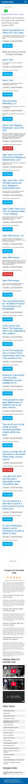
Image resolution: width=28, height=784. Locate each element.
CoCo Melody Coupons (9, 718)
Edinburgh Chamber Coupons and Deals (12, 490)
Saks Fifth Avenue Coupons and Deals (11, 270)
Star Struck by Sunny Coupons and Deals (12, 389)
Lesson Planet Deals (9, 724)
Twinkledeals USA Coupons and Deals (11, 144)
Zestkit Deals (7, 757)
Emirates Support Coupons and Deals (11, 515)
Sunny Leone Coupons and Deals (10, 441)
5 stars (20, 577)
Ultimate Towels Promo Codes (11, 748)
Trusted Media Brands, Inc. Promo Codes (14, 759)
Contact (5, 781)
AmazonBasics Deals (9, 745)
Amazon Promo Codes (9, 737)
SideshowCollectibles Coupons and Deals (12, 315)
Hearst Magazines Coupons (10, 743)
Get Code (8, 148)
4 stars (16, 577)
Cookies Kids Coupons (9, 710)
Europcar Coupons (8, 732)
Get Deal (7, 46)
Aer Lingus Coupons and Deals (10, 540)
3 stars (14, 577)
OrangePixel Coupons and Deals (10, 364)
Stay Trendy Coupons (9, 730)
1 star (8, 577)
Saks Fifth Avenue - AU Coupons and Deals (13, 247)
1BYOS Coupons (8, 740)
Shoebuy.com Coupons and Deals (10, 225)
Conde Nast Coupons (9, 754)
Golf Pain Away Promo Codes (11, 727)
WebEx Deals (7, 713)
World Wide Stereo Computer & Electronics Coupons (11, 721)
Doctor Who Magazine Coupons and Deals (12, 414)
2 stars (10, 577)
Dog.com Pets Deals (9, 735)
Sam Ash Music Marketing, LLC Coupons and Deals (13, 114)
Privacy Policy (11, 781)
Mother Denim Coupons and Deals (10, 170)
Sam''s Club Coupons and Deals (10, 70)
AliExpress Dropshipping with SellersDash (13, 782)
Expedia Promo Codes (9, 716)
